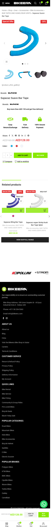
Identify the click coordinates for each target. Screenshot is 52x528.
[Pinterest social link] (19, 135)
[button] (4, 43)
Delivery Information (10, 375)
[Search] (35, 3)
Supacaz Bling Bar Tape (13, 222)
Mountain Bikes (8, 430)
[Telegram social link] (28, 135)
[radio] (11, 146)
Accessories (24, 10)
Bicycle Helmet (7, 444)
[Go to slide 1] (22, 63)
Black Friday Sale (8, 416)
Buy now (40, 155)
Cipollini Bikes (7, 480)
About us (5, 329)
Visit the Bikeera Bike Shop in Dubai (15, 342)
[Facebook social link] (9, 135)
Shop (10, 10)
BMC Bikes (6, 476)
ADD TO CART (23, 155)
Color (5, 146)
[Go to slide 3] (27, 63)
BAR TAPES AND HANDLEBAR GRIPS (16, 13)
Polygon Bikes (7, 467)
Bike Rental (6, 389)
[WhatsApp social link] (25, 135)
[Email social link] (15, 135)
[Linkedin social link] (22, 135)
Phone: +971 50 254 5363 (13, 309)
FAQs (4, 338)
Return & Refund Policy (11, 362)
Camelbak (6, 498)
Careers (5, 347)
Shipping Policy (8, 370)
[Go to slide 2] (25, 63)
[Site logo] (23, 3)
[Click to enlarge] (6, 61)
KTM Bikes (6, 471)
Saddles (5, 448)
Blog (3, 334)
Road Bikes (6, 426)
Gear (16, 10)
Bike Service (6, 394)
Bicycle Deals (7, 411)
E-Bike (4, 452)
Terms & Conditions (9, 351)
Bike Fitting (6, 398)
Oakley (4, 493)
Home (4, 10)
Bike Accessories (36, 10)
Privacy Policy (7, 366)
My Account (6, 379)
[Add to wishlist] (21, 201)
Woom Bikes (6, 484)
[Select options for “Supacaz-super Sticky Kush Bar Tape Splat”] (37, 210)
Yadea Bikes (6, 489)
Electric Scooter (8, 457)
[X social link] (12, 135)
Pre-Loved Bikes (8, 407)
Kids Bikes (6, 435)
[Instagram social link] (6, 318)
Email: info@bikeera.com (12, 314)
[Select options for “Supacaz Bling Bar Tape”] (13, 210)
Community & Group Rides (12, 403)
